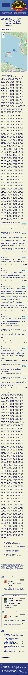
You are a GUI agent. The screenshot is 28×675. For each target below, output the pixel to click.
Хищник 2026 (6, 634)
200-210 (21, 81)
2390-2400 (15, 157)
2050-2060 (3, 145)
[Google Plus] (26, 223)
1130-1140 (3, 111)
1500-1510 (9, 124)
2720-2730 (20, 169)
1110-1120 (14, 109)
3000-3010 (20, 179)
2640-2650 (20, 166)
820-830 (7, 100)
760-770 (3, 99)
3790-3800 (15, 209)
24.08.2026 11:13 (19, 651)
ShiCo (25, 228)
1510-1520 (15, 124)
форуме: (13, 541)
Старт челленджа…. (14, 616)
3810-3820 (3, 210)
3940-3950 (9, 215)
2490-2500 (3, 161)
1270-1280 (15, 115)
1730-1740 (3, 133)
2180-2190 (9, 149)
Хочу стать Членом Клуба (9, 643)
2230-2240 (15, 151)
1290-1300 (3, 117)
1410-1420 (3, 121)
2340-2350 (9, 155)
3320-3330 (20, 191)
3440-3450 (20, 196)
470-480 (7, 90)
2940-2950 (9, 178)
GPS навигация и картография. (11, 649)
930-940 (12, 103)
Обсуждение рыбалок (10, 542)
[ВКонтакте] (22, 223)
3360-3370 (20, 192)
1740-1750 (9, 133)
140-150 (16, 79)
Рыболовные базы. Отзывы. (12, 551)
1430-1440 (15, 121)
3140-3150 (9, 185)
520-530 (7, 91)
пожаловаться (18, 228)
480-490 (12, 90)
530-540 (12, 91)
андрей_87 (24, 360)
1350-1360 (15, 118)
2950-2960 (15, 178)
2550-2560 (15, 163)
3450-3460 (3, 197)
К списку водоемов (7, 29)
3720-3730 (20, 206)
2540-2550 (9, 163)
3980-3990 (9, 216)
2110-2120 (14, 146)
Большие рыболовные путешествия (14, 555)
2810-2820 (3, 173)
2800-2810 (20, 172)
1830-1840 (15, 136)
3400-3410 (20, 194)
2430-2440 (15, 158)
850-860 (21, 100)
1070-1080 (15, 108)
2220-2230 (9, 151)
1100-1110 (9, 109)
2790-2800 (15, 172)
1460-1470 (9, 123)
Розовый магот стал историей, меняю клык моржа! (14, 583)
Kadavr (25, 251)
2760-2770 (20, 170)
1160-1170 (20, 111)
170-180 (7, 81)
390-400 (17, 87)
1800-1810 (20, 135)
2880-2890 (20, 175)
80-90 (13, 78)
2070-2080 (15, 145)
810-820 (3, 100)
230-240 (12, 82)
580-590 (12, 93)
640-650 (17, 94)
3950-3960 (15, 215)
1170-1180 (3, 112)
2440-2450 (20, 158)
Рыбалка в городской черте (12, 553)
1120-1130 (20, 109)
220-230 (7, 82)
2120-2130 (20, 146)
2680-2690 (20, 167)
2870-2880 (15, 175)
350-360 (21, 85)
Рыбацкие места (9, 549)
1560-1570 (20, 126)
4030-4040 (15, 218)
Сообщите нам (7, 72)
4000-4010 (20, 216)
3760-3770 (20, 207)
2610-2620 (3, 166)
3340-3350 (9, 192)
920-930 (7, 103)
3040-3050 (20, 181)
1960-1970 (20, 140)
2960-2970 (20, 178)
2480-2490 (20, 160)
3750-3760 (15, 207)
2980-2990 (9, 179)
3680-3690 (20, 204)
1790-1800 (15, 135)
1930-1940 (3, 140)
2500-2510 (9, 161)
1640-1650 (20, 129)
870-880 (7, 102)
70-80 (9, 78)
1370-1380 (3, 120)
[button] (14, 50)
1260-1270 (9, 115)
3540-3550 (9, 200)
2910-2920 (15, 176)
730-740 (12, 97)
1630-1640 (15, 129)
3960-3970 (20, 215)
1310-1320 (15, 117)
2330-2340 (3, 155)
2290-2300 (3, 154)
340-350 (17, 85)
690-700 (17, 96)
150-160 (21, 79)
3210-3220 (3, 188)
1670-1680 (15, 130)
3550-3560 (15, 200)
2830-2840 (15, 173)
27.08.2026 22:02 (19, 635)
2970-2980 (3, 179)
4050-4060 (3, 219)
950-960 (21, 103)
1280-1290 (20, 115)
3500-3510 (9, 198)
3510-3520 (15, 198)
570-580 (7, 93)
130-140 (12, 79)
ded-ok (25, 342)
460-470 (3, 90)
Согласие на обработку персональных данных (11, 671)
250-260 (21, 82)
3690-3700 (3, 206)
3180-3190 (9, 187)
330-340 (12, 85)
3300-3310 (9, 191)
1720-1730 (20, 132)
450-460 (21, 88)
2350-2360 (15, 155)
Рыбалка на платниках (11, 554)
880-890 (12, 102)
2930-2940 (3, 178)
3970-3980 (3, 216)
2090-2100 (3, 146)
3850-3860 (3, 212)
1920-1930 (20, 139)
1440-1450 (20, 121)
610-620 (3, 94)
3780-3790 (9, 209)
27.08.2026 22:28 (14, 634)
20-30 (14, 76)
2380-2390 (9, 157)
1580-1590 (9, 127)
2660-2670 (9, 167)
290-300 (17, 84)
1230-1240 (15, 114)
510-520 (3, 91)
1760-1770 (20, 133)
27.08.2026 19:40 (7, 639)
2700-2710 (9, 169)
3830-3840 (15, 210)
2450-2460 (3, 160)
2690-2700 (3, 169)
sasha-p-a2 (24, 310)
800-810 (21, 99)
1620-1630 (9, 129)
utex (26, 387)
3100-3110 (9, 184)
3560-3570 (20, 200)
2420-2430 (9, 158)
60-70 (6, 78)
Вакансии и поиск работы (9, 651)
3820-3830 (9, 210)
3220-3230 (9, 188)
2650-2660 (3, 167)
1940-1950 (9, 140)
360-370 (3, 87)
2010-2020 (3, 143)
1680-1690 (20, 130)
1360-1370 (20, 118)
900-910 (21, 102)
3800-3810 (20, 209)
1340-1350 (9, 118)
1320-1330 (20, 117)
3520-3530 (20, 198)
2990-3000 (15, 179)
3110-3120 (14, 184)
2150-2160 (15, 148)
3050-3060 (3, 182)
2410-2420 (3, 158)
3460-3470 (9, 197)
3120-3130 (20, 184)
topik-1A (25, 325)
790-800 (17, 99)
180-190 (12, 81)
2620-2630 (9, 166)
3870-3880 (15, 212)
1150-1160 (14, 111)
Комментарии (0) (9, 228)
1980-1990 (9, 142)
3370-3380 (3, 194)
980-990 (12, 105)
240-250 (17, 82)
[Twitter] (24, 223)
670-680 (7, 96)
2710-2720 (15, 169)
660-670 (3, 96)
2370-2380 (3, 157)
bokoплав (10, 598)
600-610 (21, 93)
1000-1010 (22, 105)
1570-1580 (3, 127)
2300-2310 (9, 154)
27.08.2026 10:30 (15, 645)
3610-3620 (3, 203)
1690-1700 (3, 132)
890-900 (17, 102)
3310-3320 (15, 191)
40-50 (21, 76)
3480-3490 (20, 197)
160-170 (3, 81)
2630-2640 (15, 166)
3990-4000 (15, 216)
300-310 (21, 84)
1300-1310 (9, 117)
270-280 (7, 84)
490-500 (17, 90)
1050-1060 (3, 108)
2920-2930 (20, 176)
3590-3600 (15, 201)
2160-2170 (20, 148)
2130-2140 (3, 148)
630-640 (12, 94)
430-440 (12, 88)
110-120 (3, 79)
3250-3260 (3, 190)
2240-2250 (20, 151)
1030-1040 (15, 106)
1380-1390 (9, 120)
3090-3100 (3, 184)
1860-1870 (9, 137)
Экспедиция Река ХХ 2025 (9, 635)
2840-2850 (20, 173)
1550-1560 (15, 126)
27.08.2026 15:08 (12, 642)
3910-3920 (15, 213)
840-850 (17, 100)
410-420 (3, 88)
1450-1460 (3, 123)
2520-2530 (20, 161)
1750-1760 (15, 133)
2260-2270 (9, 152)
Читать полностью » (19, 591)
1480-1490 (20, 123)
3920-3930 (20, 213)
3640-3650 (20, 203)
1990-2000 (15, 142)
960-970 (3, 105)
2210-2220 (3, 151)
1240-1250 (20, 114)
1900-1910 (9, 139)
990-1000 (17, 105)
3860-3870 (9, 212)
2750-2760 (15, 170)
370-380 (7, 87)
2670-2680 (15, 167)
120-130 (7, 79)
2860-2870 (9, 175)
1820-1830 (9, 136)
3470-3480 (15, 197)
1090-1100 (3, 109)
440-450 (17, 88)
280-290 (12, 84)
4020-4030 (9, 218)
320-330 (7, 85)
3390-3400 (15, 194)
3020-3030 (9, 181)
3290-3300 (3, 191)
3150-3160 (15, 185)
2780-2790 (9, 172)
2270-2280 (15, 152)
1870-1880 (15, 137)
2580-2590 (9, 164)
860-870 (3, 102)
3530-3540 (3, 200)
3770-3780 (3, 209)
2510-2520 (15, 161)
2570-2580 (3, 164)
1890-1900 (3, 139)
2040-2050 (20, 143)
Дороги (7, 546)
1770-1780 (3, 135)
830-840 (12, 100)
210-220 (3, 82)
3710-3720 (15, 206)
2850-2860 (3, 175)
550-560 (21, 91)
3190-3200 (15, 187)
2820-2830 (9, 173)
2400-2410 (20, 157)
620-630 (7, 94)
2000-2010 (20, 142)
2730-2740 (3, 170)
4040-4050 (20, 218)
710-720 (3, 97)
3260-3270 (9, 190)
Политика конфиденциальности (14, 670)
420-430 (7, 88)
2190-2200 (15, 149)
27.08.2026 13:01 (19, 643)
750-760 (21, 97)
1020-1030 (9, 106)
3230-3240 (15, 188)
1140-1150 (9, 111)
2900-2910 (9, 176)
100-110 (21, 78)
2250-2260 (3, 152)
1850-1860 (3, 137)
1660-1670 (9, 130)
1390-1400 (15, 120)
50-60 (2, 78)
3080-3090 (20, 182)
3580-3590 (9, 201)
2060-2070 (9, 145)
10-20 (11, 76)
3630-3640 (15, 203)
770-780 (7, 99)
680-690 (12, 96)
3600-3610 (20, 201)
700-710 (21, 96)
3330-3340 (3, 192)
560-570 (3, 93)
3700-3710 (9, 206)
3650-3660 (3, 204)
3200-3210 (20, 187)
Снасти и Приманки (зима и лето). (11, 646)
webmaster (18, 674)
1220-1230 (9, 114)
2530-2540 (3, 163)
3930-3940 (3, 215)
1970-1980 (3, 142)
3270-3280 (15, 190)
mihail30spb (24, 373)
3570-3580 (3, 201)
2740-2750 (9, 170)
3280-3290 (20, 190)
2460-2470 (9, 160)
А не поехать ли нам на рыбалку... (13, 543)
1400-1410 (20, 120)
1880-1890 (20, 137)
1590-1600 (15, 127)
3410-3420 (3, 196)
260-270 (3, 84)
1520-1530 (20, 124)
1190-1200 (14, 112)
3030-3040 (15, 181)
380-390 (12, 87)
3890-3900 (3, 213)
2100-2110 (9, 146)
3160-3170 (20, 185)
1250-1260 (3, 115)
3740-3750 (9, 207)
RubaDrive (10, 580)
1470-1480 (15, 123)
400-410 (21, 87)
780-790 (12, 99)
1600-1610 (20, 127)
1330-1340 (3, 118)
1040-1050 (20, 106)
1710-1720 (15, 132)
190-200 (17, 81)
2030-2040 (15, 143)
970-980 (7, 105)
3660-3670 (9, 204)
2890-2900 (3, 176)
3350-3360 (15, 192)
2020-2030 (9, 143)
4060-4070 (9, 219)
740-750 (17, 97)
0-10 (8, 76)
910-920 (3, 103)
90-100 (16, 78)
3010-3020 (3, 181)
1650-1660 (3, 130)
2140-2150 (9, 148)
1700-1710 (9, 132)
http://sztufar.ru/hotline (6, 340)
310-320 (3, 85)
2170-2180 (3, 149)
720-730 (7, 97)
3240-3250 (20, 188)
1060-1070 (9, 108)
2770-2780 (3, 172)
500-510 (21, 90)
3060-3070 (9, 182)
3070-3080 (15, 182)
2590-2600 (15, 164)
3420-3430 (9, 196)
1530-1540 (3, 126)
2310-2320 (15, 154)
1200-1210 (20, 112)
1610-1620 (3, 129)
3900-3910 (9, 213)
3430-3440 (15, 196)
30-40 (18, 76)
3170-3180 (3, 187)
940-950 (17, 103)
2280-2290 (20, 152)
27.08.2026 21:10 (13, 637)
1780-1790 (9, 135)
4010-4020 (3, 218)
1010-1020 (3, 106)
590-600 (17, 93)
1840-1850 (20, 136)
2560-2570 (20, 163)
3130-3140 (3, 185)
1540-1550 (9, 126)
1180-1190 (9, 112)
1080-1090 (20, 108)
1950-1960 (15, 140)
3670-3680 (15, 204)
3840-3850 (20, 210)
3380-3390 (9, 194)
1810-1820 (3, 136)
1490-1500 (3, 124)
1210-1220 (3, 114)
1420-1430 (9, 121)
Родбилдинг (6, 637)
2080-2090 (20, 145)
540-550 (17, 91)
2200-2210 (20, 149)
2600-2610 (20, 164)
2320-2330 (20, 154)
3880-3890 (20, 212)
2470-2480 (15, 160)
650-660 (21, 94)
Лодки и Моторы (7, 645)
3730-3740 (3, 207)
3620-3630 (9, 203)
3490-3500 (3, 198)
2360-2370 (20, 155)
